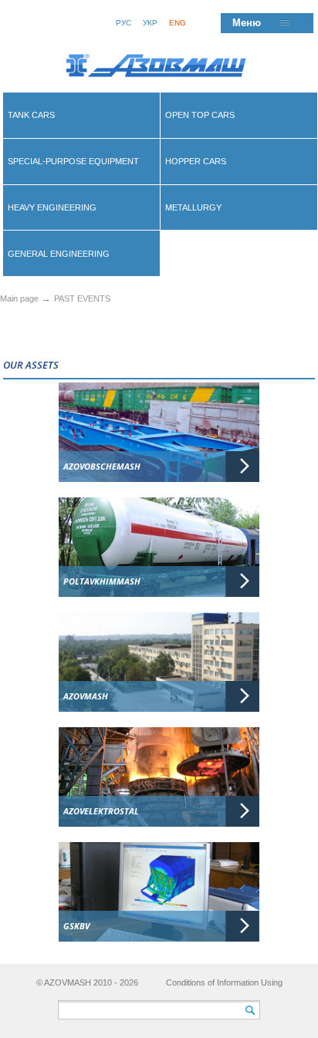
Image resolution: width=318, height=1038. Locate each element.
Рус (123, 23)
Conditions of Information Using (224, 982)
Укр (150, 23)
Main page (19, 298)
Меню (246, 23)
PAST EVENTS (82, 298)
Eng (177, 23)
